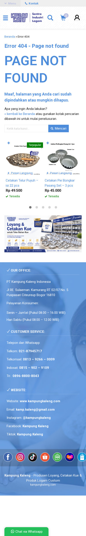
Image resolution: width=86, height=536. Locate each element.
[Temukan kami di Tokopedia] (58, 461)
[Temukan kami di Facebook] (8, 461)
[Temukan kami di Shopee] (45, 461)
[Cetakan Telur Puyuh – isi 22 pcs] (23, 158)
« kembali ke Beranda (19, 114)
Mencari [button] (60, 128)
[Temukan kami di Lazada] (70, 461)
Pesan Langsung (21, 173)
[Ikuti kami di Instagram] (21, 461)
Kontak (33, 3)
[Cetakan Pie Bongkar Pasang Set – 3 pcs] (62, 158)
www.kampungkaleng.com (40, 401)
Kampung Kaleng (30, 434)
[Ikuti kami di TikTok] (33, 461)
